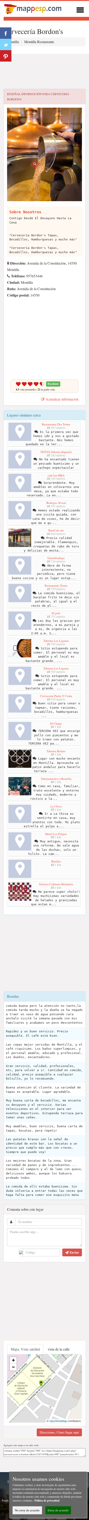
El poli (56, 613)
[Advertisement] (44, 71)
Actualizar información (62, 399)
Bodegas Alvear (56, 503)
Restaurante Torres (56, 585)
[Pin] (5, 56)
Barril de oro (56, 530)
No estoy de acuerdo (27, 1510)
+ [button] (13, 1360)
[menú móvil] (80, 9)
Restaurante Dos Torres (56, 424)
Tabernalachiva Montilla (56, 779)
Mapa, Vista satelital (25, 1349)
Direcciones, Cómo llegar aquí (59, 1432)
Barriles (56, 861)
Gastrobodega (56, 558)
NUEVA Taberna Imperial (56, 452)
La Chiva (56, 806)
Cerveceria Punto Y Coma (56, 696)
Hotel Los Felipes (56, 834)
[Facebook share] (5, 33)
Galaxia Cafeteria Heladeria (56, 884)
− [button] (13, 1367)
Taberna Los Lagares (56, 641)
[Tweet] (5, 44)
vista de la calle (59, 1349)
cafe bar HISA (56, 475)
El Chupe (56, 723)
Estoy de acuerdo (58, 1510)
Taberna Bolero (56, 751)
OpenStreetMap (58, 1421)
